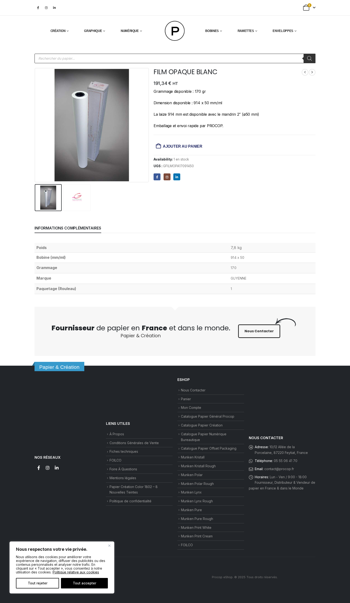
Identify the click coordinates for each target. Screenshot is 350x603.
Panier (186, 399)
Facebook (38, 467)
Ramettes (246, 31)
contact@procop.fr (279, 469)
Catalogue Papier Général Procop (207, 416)
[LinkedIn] (54, 7)
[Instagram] (46, 7)
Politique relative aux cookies (76, 572)
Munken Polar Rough (197, 484)
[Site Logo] (175, 31)
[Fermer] (109, 545)
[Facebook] (38, 7)
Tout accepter (84, 583)
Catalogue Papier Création (202, 425)
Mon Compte (191, 407)
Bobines (212, 31)
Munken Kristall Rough (198, 466)
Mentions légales (123, 478)
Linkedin (56, 467)
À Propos (117, 434)
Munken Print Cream (197, 536)
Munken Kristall (193, 457)
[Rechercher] (309, 58)
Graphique (93, 31)
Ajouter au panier (182, 146)
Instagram (47, 467)
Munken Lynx (191, 492)
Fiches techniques (124, 451)
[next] (312, 72)
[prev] (305, 72)
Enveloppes (283, 31)
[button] (35, 125)
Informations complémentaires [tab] (68, 228)
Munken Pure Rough (197, 519)
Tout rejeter (37, 583)
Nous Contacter (193, 390)
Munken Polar (192, 475)
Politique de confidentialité (130, 501)
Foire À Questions (123, 469)
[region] (62, 567)
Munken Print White (196, 527)
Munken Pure (191, 510)
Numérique (130, 31)
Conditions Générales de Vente (134, 443)
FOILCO (115, 460)
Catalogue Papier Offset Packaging (208, 448)
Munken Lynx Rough (197, 501)
